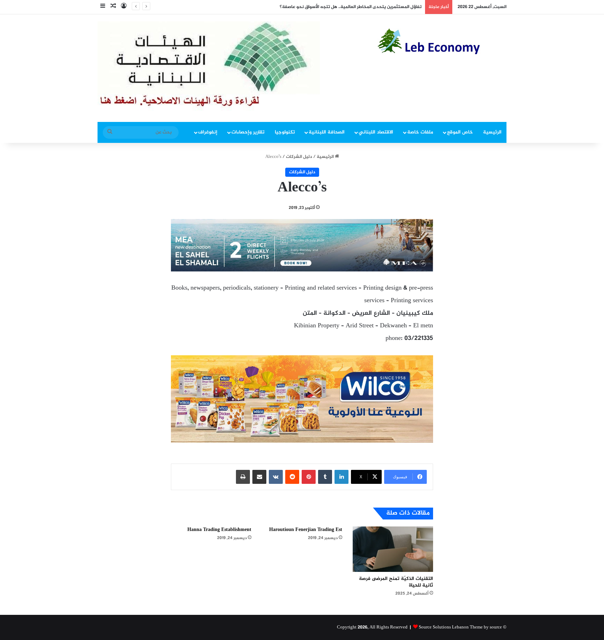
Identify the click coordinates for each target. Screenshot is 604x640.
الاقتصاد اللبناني (376, 132)
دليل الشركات (299, 157)
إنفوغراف (207, 132)
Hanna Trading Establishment (219, 530)
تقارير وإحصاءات (248, 132)
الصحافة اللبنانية (327, 132)
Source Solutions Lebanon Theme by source (460, 627)
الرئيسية (492, 132)
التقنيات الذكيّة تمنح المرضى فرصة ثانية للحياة (396, 582)
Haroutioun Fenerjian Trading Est (305, 530)
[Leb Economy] (441, 41)
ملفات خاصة (420, 132)
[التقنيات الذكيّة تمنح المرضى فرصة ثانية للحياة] (393, 549)
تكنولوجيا (285, 132)
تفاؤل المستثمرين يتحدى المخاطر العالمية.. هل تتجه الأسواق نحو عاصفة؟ (351, 7)
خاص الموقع (460, 132)
